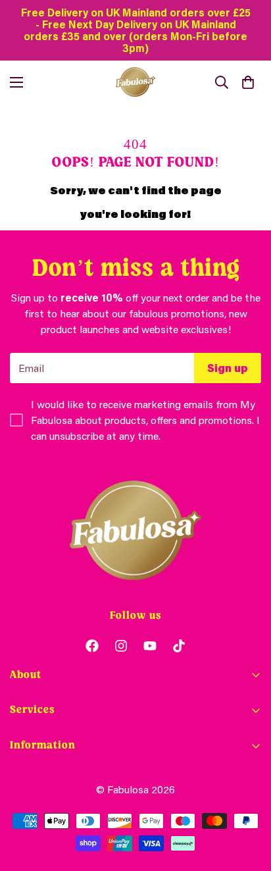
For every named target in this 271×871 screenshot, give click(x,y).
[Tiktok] (178, 645)
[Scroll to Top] (247, 801)
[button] (248, 82)
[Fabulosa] (135, 82)
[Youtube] (150, 645)
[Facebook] (92, 645)
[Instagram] (121, 645)
